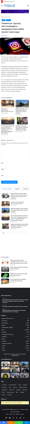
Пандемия (18, 389)
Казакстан (15, 387)
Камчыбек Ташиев (23, 387)
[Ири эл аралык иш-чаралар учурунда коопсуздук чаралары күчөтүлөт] (15, 375)
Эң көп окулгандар (6, 188)
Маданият (4, 336)
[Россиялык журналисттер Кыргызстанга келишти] (7, 103)
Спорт (3, 348)
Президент (25, 389)
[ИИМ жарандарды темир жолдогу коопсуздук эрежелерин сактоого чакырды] (22, 103)
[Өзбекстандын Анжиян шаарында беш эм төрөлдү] (5, 269)
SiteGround (17, 411)
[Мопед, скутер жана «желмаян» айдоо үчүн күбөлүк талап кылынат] (24, 375)
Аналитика (4, 320)
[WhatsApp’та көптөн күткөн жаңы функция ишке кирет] (5, 275)
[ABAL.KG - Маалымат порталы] (9, 5)
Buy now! (22, 414)
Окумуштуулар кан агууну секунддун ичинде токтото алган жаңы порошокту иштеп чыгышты (19, 262)
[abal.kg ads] (15, 11)
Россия (3, 392)
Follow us (3, 399)
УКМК (17, 392)
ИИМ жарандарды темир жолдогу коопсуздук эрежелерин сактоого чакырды (19, 210)
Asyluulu (22, 409)
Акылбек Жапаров (12, 384)
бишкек (3, 394)
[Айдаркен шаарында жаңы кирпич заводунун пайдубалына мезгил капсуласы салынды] (22, 121)
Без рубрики (5, 323)
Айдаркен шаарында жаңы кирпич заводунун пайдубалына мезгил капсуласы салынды (19, 226)
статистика (9, 394)
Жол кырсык (4, 387)
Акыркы (17, 188)
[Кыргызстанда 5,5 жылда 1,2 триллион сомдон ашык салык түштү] (5, 375)
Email (2, 169)
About (11, 414)
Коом (9, 17)
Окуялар (8, 20)
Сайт (2, 175)
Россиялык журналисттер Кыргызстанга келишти (7, 110)
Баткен (19, 384)
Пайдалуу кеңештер (7, 343)
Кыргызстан (11, 389)
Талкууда (25, 188)
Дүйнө (3, 325)
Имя (2, 163)
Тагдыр (3, 350)
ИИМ (10, 387)
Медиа (3, 338)
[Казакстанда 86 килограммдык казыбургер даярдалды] (5, 281)
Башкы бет (4, 17)
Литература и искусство (7, 334)
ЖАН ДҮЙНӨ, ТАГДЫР (7, 327)
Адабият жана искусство (8, 318)
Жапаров (25, 384)
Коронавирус (4, 389)
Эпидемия (22, 392)
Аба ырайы (4, 384)
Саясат (3, 345)
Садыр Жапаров (10, 392)
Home (7, 414)
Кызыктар (4, 332)
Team (14, 414)
